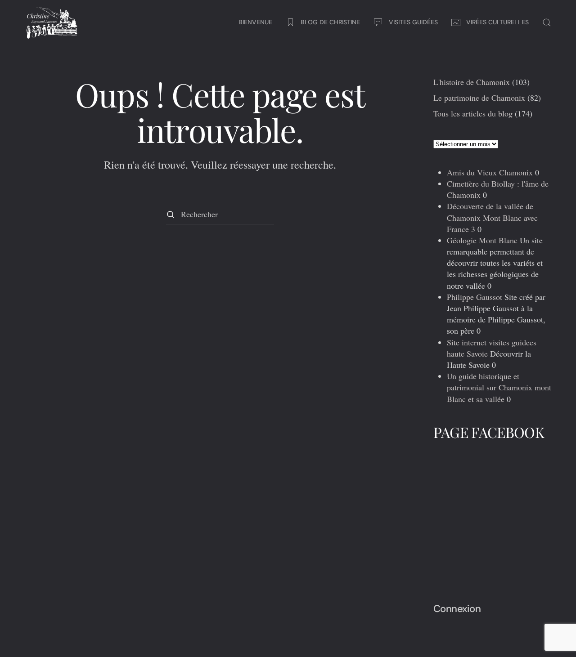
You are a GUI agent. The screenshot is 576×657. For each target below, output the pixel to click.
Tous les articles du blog (473, 113)
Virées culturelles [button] (497, 22)
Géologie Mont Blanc (482, 240)
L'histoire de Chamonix (471, 81)
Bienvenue (255, 22)
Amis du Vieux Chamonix (490, 172)
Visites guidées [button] (413, 22)
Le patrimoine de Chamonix (479, 97)
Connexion (457, 608)
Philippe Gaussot (474, 296)
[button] (546, 22)
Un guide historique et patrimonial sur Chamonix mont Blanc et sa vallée (499, 387)
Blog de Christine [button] (330, 22)
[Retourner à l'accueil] (52, 22)
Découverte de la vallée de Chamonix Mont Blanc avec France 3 (492, 217)
